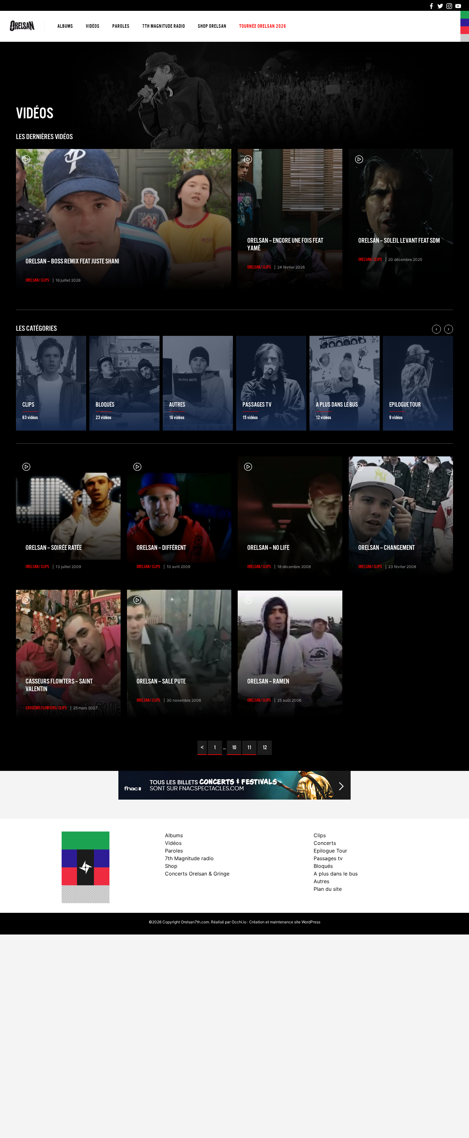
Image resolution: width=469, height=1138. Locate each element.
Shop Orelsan (212, 26)
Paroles (121, 26)
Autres (321, 881)
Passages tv (328, 858)
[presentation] (436, 329)
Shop (171, 866)
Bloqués (323, 866)
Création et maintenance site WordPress (284, 922)
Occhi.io (239, 922)
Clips (320, 835)
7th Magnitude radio (163, 26)
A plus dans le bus (336, 873)
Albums (65, 26)
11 (249, 747)
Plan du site (328, 889)
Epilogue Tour (330, 850)
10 (234, 747)
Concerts (325, 843)
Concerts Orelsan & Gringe (197, 873)
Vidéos (93, 26)
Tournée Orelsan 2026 (262, 26)
